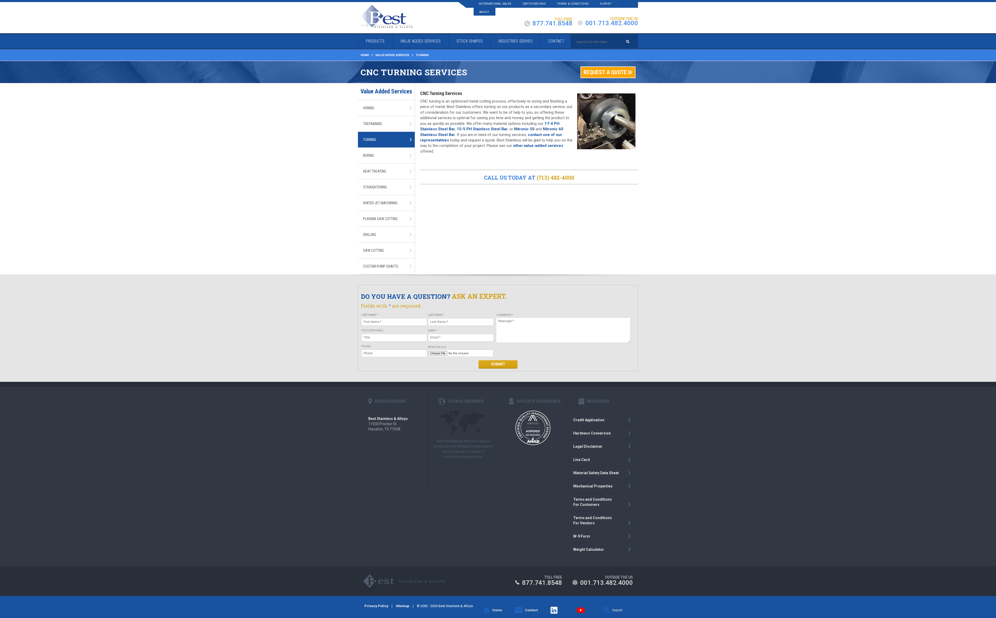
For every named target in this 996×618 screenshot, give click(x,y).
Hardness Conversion (592, 433)
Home (365, 55)
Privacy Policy (376, 606)
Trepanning (372, 124)
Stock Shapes (470, 41)
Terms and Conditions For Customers (592, 502)
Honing (368, 108)
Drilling (369, 235)
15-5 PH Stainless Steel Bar (482, 129)
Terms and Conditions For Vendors (592, 520)
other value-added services (538, 145)
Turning (369, 140)
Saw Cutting (373, 250)
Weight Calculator (588, 549)
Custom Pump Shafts (380, 266)
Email (433, 330)
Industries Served (515, 41)
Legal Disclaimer (588, 446)
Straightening (375, 187)
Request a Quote (605, 72)
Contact (556, 41)
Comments (504, 315)
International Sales (495, 3)
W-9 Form (581, 536)
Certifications (534, 3)
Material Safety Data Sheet (596, 473)
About (484, 12)
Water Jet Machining (380, 203)
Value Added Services (420, 41)
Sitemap (402, 606)
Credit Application (588, 420)
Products (375, 41)
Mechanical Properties (593, 486)
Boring (368, 155)
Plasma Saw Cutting (380, 219)
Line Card (581, 460)
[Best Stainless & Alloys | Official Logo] (386, 16)
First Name (369, 315)
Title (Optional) (372, 330)
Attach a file (437, 347)
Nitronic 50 (524, 129)
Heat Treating (374, 171)
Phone (366, 346)
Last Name (436, 315)
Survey (605, 3)
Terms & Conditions (573, 3)
